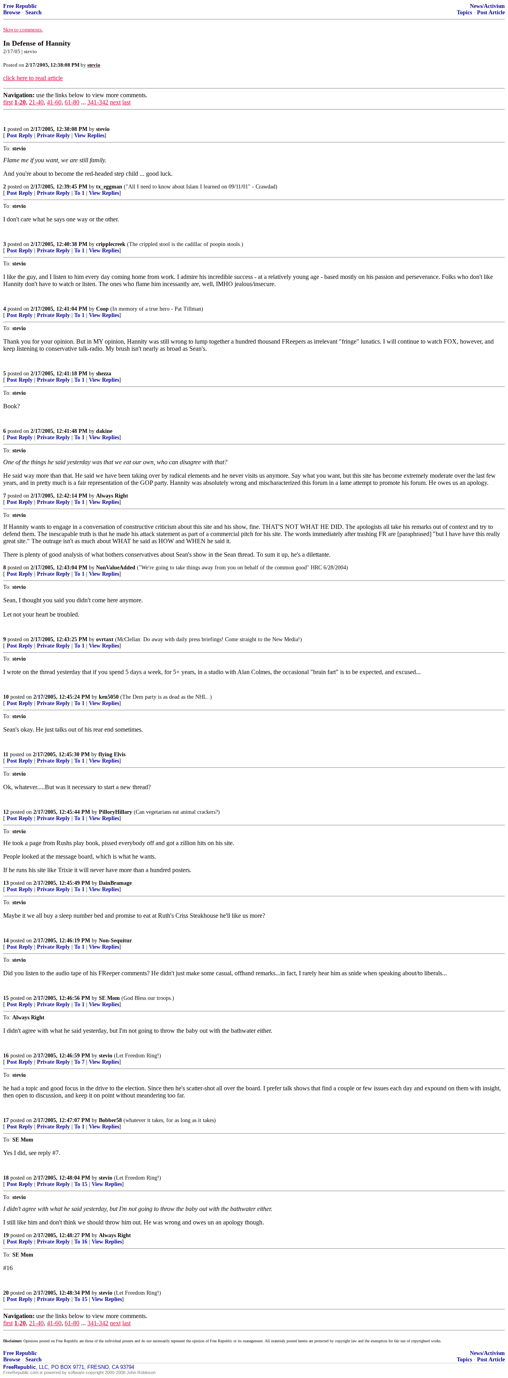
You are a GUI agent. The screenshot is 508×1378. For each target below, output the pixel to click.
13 (6, 883)
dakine (104, 431)
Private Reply (53, 135)
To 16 (80, 1242)
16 (6, 1056)
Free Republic (20, 6)
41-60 (54, 102)
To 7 (79, 1062)
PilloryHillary (115, 812)
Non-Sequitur (115, 941)
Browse (11, 12)
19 (6, 1235)
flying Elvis (111, 754)
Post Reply (20, 135)
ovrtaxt (105, 639)
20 (6, 1293)
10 (6, 697)
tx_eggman (109, 187)
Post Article (491, 12)
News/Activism (487, 6)
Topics (464, 12)
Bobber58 (110, 1120)
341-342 (97, 102)
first (8, 102)
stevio (103, 129)
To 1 (79, 193)
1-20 (20, 102)
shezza (103, 374)
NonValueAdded (115, 568)
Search (33, 12)
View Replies (89, 135)
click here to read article (33, 78)
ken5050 (109, 697)
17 (6, 1120)
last (126, 102)
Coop (102, 309)
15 (6, 998)
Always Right (112, 496)
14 (6, 941)
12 (6, 812)
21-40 (36, 102)
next (115, 102)
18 (6, 1178)
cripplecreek (110, 244)
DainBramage (115, 883)
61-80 (72, 102)
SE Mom (109, 998)
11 (5, 754)
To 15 (80, 1184)
